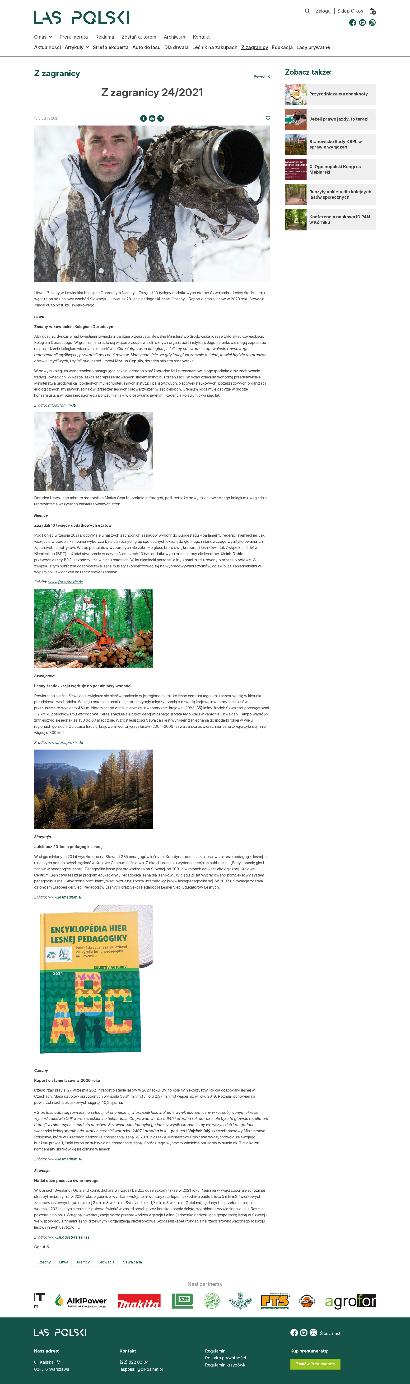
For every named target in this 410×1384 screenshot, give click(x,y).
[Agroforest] (338, 1301)
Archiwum (174, 37)
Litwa (63, 1262)
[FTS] (246, 1301)
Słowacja (106, 1262)
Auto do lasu (146, 47)
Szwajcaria (132, 1262)
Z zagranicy (254, 47)
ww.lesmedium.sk (66, 1159)
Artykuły (74, 47)
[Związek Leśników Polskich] (182, 1301)
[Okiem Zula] (278, 1301)
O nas (40, 37)
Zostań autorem (139, 37)
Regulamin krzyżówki (226, 1364)
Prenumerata (74, 37)
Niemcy (83, 1262)
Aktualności (47, 47)
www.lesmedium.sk (65, 897)
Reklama (104, 37)
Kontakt (201, 37)
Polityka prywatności (225, 1357)
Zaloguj (323, 11)
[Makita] (110, 1301)
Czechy (44, 1262)
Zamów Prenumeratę (315, 1364)
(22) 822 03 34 (134, 1362)
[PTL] (211, 1301)
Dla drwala (176, 47)
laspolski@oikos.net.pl (141, 1369)
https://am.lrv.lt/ (62, 405)
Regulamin (215, 1350)
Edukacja (282, 47)
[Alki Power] (52, 1301)
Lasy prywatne (313, 47)
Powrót (260, 76)
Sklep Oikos (350, 11)
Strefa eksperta (111, 47)
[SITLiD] (153, 1301)
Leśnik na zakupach (215, 47)
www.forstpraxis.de (65, 582)
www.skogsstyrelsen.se (69, 1237)
